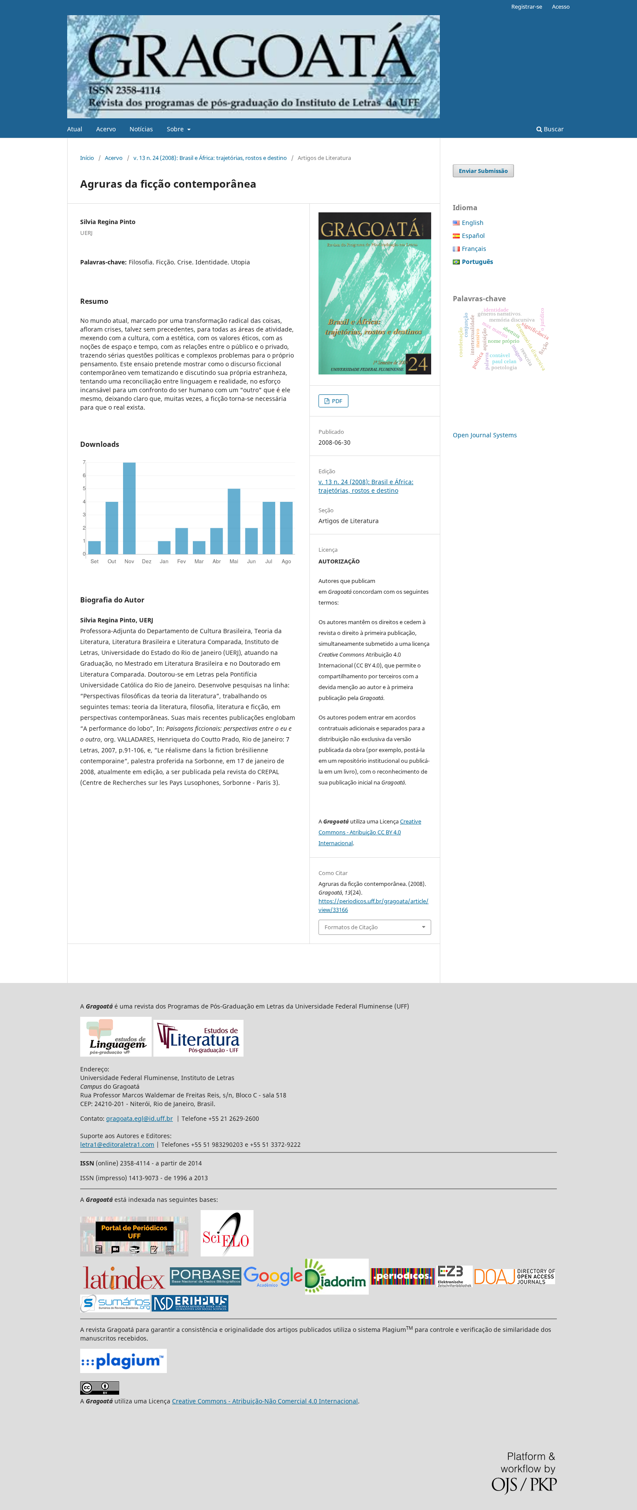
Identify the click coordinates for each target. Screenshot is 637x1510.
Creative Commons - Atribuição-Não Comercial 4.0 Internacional (265, 1401)
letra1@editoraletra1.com (117, 1144)
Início (87, 158)
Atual (74, 129)
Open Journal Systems (485, 435)
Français (474, 248)
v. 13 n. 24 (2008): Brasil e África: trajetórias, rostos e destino (210, 158)
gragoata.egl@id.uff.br (139, 1118)
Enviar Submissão (483, 171)
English (473, 222)
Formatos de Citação (351, 927)
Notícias (141, 129)
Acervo (106, 129)
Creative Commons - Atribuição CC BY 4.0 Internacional (369, 832)
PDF (336, 401)
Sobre (176, 129)
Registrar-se (526, 6)
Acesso (561, 6)
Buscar (553, 129)
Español (473, 235)
